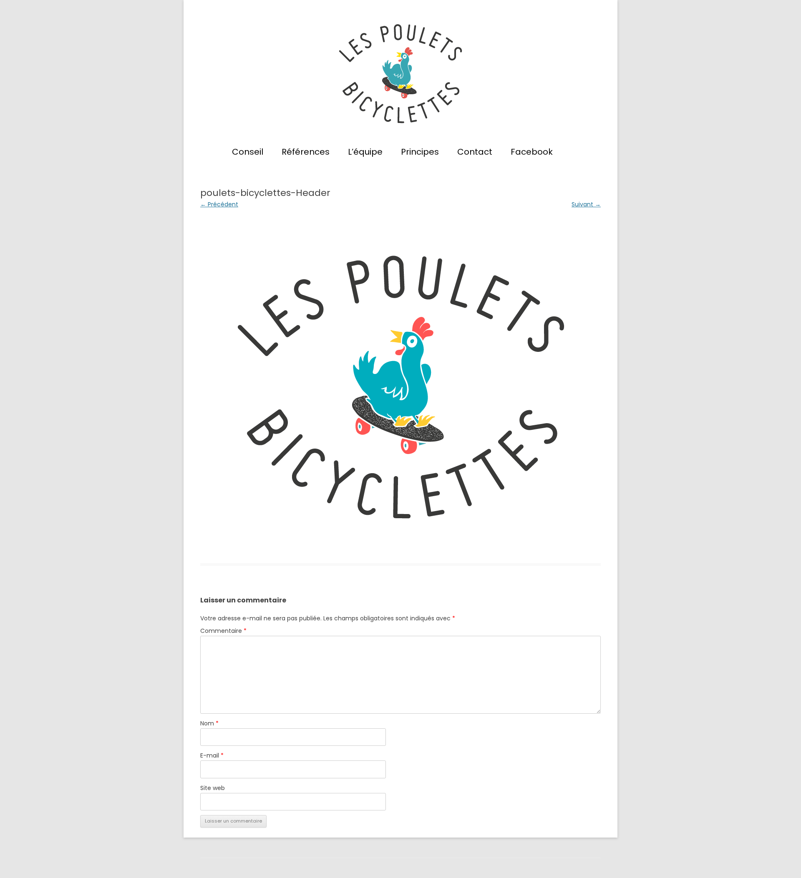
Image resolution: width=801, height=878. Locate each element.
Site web (212, 788)
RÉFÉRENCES (306, 152)
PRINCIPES (420, 152)
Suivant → (586, 204)
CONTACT (474, 152)
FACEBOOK (532, 152)
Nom (209, 723)
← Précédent (219, 204)
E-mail (212, 755)
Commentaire (223, 631)
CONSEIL (247, 152)
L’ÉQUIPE (365, 152)
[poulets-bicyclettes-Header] (400, 387)
